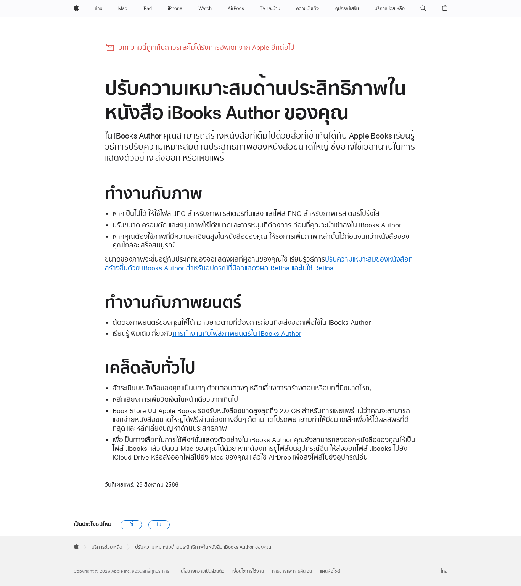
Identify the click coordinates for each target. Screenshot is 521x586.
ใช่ (131, 524)
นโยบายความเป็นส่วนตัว (202, 571)
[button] (423, 8)
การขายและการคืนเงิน (292, 571)
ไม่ (159, 524)
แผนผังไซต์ (330, 571)
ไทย (444, 571)
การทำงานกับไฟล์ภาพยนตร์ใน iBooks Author (236, 333)
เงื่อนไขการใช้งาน (248, 571)
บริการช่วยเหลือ (107, 547)
